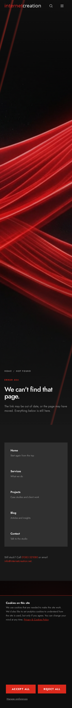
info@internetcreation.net (17, 561)
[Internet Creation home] (22, 6)
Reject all (52, 689)
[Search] (51, 6)
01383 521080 (30, 557)
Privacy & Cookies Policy (36, 619)
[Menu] (62, 6)
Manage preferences (17, 699)
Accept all (21, 689)
